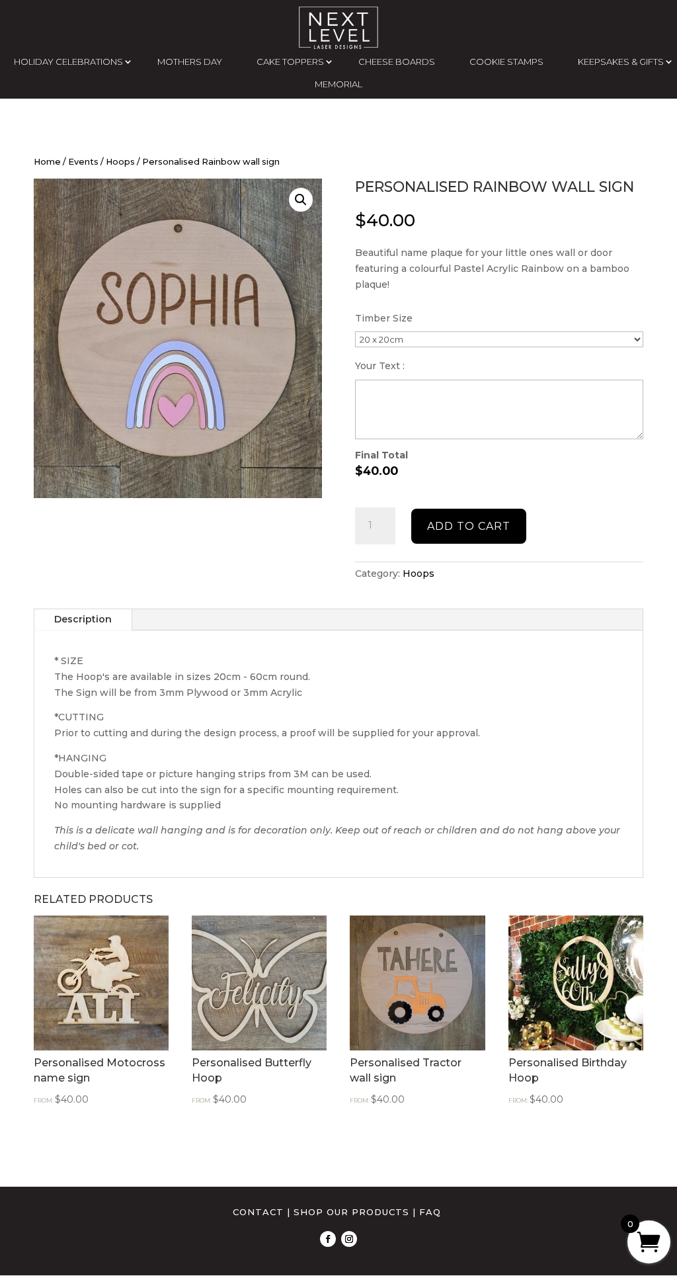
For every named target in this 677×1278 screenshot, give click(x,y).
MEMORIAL (338, 84)
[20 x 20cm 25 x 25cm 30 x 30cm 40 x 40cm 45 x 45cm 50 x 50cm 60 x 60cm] (499, 339)
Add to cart (468, 526)
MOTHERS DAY (189, 61)
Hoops (120, 162)
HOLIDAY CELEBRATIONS (68, 61)
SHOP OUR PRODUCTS (351, 1212)
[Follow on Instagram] (349, 1239)
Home (47, 162)
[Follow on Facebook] (328, 1239)
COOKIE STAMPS (506, 61)
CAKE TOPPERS (290, 61)
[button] (301, 200)
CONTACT (258, 1212)
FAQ (430, 1212)
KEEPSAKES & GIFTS (621, 61)
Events (83, 162)
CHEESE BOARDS (396, 61)
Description (83, 619)
